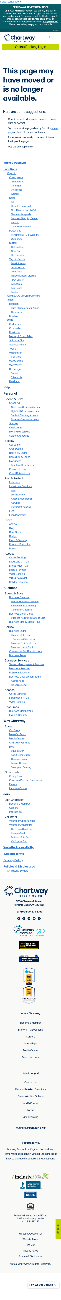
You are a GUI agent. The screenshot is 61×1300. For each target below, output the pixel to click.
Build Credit (15, 532)
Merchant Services (19, 668)
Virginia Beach (17, 259)
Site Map (30, 1245)
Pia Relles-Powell (19, 685)
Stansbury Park (17, 344)
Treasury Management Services (26, 664)
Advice (13, 524)
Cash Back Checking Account (26, 407)
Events (13, 784)
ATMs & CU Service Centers (23, 295)
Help (6, 387)
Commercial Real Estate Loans (25, 651)
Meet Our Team (17, 734)
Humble (13, 316)
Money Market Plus (19, 431)
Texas (10, 299)
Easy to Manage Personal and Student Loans (30, 1158)
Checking (14, 403)
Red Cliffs (16, 357)
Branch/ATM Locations (30, 1029)
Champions (16, 312)
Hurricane (14, 332)
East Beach (16, 288)
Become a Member (19, 803)
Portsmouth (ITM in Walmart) (25, 235)
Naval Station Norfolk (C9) (23, 210)
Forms (30, 1110)
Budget (13, 536)
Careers (13, 807)
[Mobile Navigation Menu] (56, 37)
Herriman (14, 381)
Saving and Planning (21, 767)
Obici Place (16, 251)
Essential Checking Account (25, 419)
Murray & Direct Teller (21, 336)
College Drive (17, 247)
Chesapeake (16, 177)
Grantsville (15, 328)
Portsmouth (15, 230)
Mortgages (15, 461)
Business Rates (17, 655)
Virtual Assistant (18, 578)
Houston (14, 303)
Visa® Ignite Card (19, 841)
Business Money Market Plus (24, 622)
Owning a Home (19, 759)
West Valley (15, 365)
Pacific (14, 292)
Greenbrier (16, 185)
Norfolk (13, 198)
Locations (10, 169)
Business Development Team (25, 676)
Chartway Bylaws (17, 870)
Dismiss (55, 31)
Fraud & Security (18, 540)
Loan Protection (17, 515)
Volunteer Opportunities (22, 821)
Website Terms (13, 854)
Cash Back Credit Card (22, 829)
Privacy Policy (13, 860)
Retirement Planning (21, 507)
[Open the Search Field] (51, 37)
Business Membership (21, 711)
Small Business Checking (23, 605)
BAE (13, 202)
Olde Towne (17, 239)
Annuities (15, 503)
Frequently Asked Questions (30, 1089)
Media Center (16, 738)
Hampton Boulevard (21, 206)
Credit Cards (16, 448)
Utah (10, 320)
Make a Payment (14, 163)
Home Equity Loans (19, 457)
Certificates (15, 427)
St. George (15, 369)
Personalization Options (30, 1096)
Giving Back (15, 776)
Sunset (14, 373)
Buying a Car (17, 751)
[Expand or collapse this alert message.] (55, 1285)
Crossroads (16, 190)
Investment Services (20, 486)
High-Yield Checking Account (25, 411)
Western (15, 194)
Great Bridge (17, 181)
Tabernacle (16, 377)
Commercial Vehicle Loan (24, 639)
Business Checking (19, 597)
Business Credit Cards (21, 613)
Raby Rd (15, 222)
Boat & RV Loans (18, 453)
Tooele (12, 348)
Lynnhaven (16, 284)
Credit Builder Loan (19, 473)
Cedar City (15, 324)
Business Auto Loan (20, 635)
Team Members (30, 1057)
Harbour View (17, 255)
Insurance (14, 482)
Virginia (11, 173)
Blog (11, 528)
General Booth (18, 267)
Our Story (14, 730)
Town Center (17, 280)
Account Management (22, 498)
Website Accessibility (18, 847)
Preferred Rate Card (20, 837)
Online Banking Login (30, 47)
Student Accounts (19, 435)
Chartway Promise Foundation (25, 780)
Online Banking (17, 557)
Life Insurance (18, 494)
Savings (13, 423)
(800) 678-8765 (50, 21)
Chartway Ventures (19, 742)
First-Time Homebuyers (22, 465)
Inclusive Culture (18, 788)
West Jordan (16, 361)
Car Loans (14, 444)
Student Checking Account (24, 415)
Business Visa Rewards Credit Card (28, 618)
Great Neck (16, 271)
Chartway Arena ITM (21, 226)
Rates (12, 548)
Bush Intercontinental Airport (25, 308)
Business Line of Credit (22, 647)
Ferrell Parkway (18, 263)
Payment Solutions (19, 672)
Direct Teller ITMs (18, 565)
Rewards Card (18, 833)
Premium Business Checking (25, 601)
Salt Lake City (16, 340)
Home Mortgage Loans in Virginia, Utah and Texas (30, 1154)
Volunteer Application (21, 825)
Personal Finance (19, 763)
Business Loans (17, 631)
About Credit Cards (20, 755)
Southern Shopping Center (24, 218)
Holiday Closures (18, 582)
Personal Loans (17, 469)
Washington (15, 352)
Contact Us (30, 1082)
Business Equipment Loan (23, 643)
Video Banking (17, 574)
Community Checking (21, 609)
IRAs (13, 490)
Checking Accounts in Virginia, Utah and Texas (30, 1149)
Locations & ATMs (19, 561)
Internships (15, 812)
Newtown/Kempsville (21, 214)
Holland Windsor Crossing (23, 275)
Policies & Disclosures (19, 866)
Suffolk (13, 243)
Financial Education (19, 544)
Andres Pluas (17, 681)
